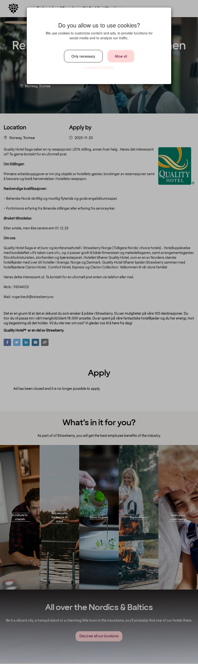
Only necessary (83, 56)
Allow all (121, 56)
